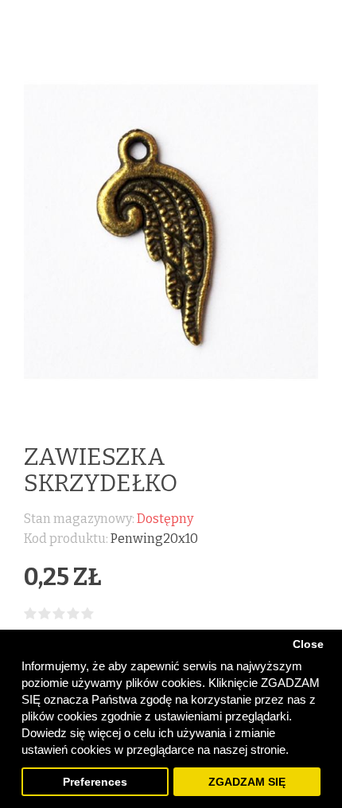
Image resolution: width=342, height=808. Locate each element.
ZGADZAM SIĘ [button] (247, 782)
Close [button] (308, 644)
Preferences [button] (95, 782)
